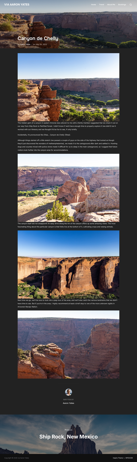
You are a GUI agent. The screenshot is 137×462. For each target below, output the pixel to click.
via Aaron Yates (16, 4)
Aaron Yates (25, 44)
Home (93, 4)
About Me (111, 4)
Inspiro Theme (118, 458)
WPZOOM (129, 458)
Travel (101, 4)
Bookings (122, 4)
